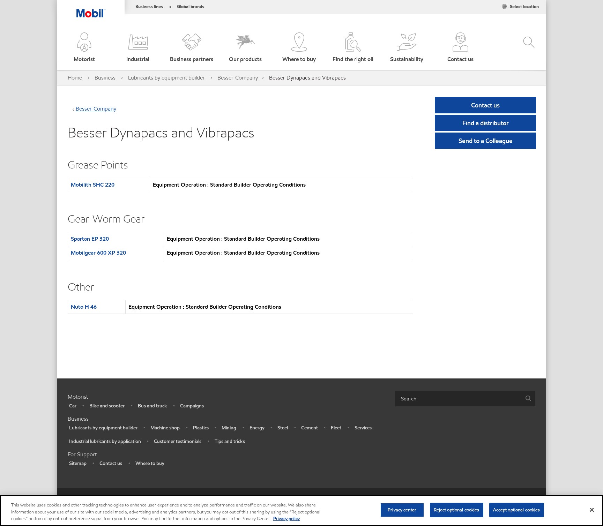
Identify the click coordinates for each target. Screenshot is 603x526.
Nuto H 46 (84, 306)
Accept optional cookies (516, 509)
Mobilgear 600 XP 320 (98, 252)
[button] (84, 47)
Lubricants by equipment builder (166, 77)
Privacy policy (286, 519)
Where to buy (149, 463)
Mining (229, 427)
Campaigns (192, 406)
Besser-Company (237, 77)
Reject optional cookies (456, 509)
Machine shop (165, 427)
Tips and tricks (230, 441)
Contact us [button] (485, 105)
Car (72, 406)
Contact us (110, 463)
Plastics (201, 427)
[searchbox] (458, 398)
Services (363, 427)
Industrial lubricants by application (105, 441)
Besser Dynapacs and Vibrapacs (307, 77)
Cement (309, 427)
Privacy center (402, 509)
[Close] (592, 509)
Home (75, 77)
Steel (282, 427)
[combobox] (465, 398)
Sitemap (78, 463)
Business (105, 77)
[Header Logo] (91, 8)
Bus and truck (152, 406)
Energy (257, 427)
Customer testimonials (177, 441)
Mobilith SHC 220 (92, 184)
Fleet (336, 427)
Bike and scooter (107, 406)
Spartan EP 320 (90, 238)
